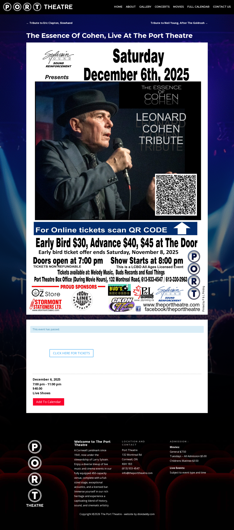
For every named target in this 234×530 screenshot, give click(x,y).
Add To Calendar (48, 402)
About (131, 6)
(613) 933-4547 (130, 468)
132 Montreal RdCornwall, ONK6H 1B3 (132, 459)
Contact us (222, 6)
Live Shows (41, 393)
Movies (178, 6)
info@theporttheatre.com (137, 473)
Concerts (162, 6)
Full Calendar (198, 6)
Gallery (145, 6)
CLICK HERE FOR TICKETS (71, 353)
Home (118, 6)
